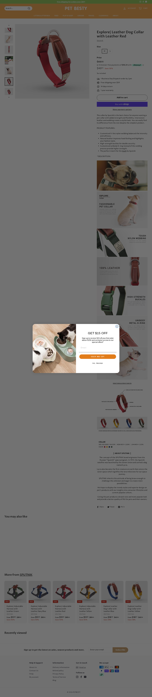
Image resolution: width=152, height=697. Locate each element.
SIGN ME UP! (97, 357)
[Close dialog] (117, 326)
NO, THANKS (97, 363)
